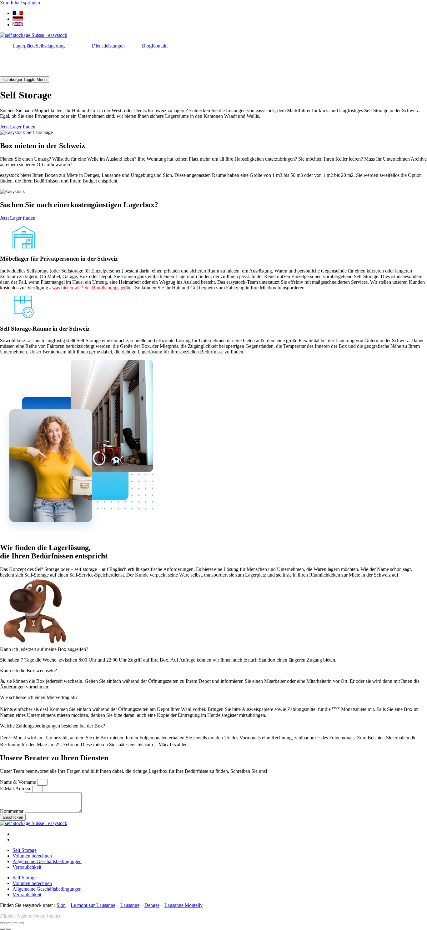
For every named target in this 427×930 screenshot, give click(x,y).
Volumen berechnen (32, 855)
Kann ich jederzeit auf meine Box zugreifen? (44, 649)
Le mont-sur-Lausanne (93, 905)
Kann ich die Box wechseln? (28, 670)
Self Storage (25, 850)
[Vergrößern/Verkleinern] (2, 923)
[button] (213, 649)
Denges (151, 905)
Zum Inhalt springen (20, 2)
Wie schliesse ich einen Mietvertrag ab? (39, 697)
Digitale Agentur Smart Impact (30, 915)
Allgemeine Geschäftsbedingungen (47, 861)
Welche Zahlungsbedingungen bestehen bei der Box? (52, 725)
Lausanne (129, 905)
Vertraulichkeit (27, 867)
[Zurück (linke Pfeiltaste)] (2, 929)
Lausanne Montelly (183, 905)
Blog (147, 45)
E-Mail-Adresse (16, 788)
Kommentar (12, 811)
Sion (61, 905)
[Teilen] (15, 923)
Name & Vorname (18, 782)
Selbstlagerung (50, 45)
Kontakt (160, 45)
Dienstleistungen (108, 45)
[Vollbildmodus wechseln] (8, 923)
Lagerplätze (24, 45)
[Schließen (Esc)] (21, 923)
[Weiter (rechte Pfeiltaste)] (8, 929)
